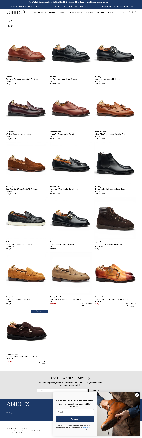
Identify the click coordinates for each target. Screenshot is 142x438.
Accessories (100, 12)
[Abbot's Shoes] (17, 12)
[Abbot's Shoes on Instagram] (11, 413)
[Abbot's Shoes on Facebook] (9, 413)
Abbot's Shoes (14, 429)
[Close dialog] (137, 395)
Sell (109, 12)
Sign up (75, 419)
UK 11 (12, 21)
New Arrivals (39, 12)
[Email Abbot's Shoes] (7, 413)
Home (7, 21)
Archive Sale (75, 12)
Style (62, 12)
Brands (52, 12)
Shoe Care (89, 12)
